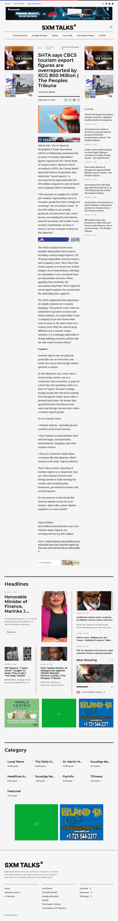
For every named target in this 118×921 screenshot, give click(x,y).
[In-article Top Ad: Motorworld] (59, 139)
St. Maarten (10, 896)
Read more (12, 632)
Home (40, 48)
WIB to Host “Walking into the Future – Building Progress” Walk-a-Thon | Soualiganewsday (95, 639)
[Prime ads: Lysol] (19, 58)
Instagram (84, 892)
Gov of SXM (67, 35)
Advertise (8, 3)
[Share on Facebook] (70, 100)
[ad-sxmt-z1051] (19, 86)
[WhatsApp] (112, 4)
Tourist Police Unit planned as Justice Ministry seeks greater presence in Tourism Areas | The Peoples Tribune (99, 206)
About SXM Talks (19, 3)
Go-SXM (102, 35)
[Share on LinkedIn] (78, 100)
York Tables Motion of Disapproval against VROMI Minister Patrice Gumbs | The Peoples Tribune (98, 171)
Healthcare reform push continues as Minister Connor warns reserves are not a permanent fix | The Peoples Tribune (94, 618)
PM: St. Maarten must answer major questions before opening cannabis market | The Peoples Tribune (95, 652)
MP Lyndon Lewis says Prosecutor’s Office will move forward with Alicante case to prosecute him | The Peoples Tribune (98, 225)
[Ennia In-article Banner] (59, 562)
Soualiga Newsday (39, 35)
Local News (47, 888)
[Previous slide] (108, 660)
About (7, 888)
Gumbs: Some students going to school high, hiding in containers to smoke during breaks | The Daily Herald (98, 153)
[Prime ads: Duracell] (22, 713)
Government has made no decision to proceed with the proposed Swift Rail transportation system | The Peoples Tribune (98, 135)
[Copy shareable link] (66, 100)
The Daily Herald (20, 35)
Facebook (84, 888)
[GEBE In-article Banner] (59, 239)
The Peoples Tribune (85, 35)
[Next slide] (112, 660)
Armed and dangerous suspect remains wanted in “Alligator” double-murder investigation (99, 117)
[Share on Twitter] (74, 100)
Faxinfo (55, 35)
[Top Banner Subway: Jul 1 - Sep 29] (59, 13)
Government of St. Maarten (54, 908)
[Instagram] (109, 4)
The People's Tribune (51, 904)
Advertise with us (12, 892)
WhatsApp (84, 896)
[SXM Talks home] (59, 27)
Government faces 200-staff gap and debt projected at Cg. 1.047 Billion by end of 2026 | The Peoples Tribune (98, 189)
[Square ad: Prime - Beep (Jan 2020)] (59, 713)
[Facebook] (106, 4)
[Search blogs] (103, 4)
